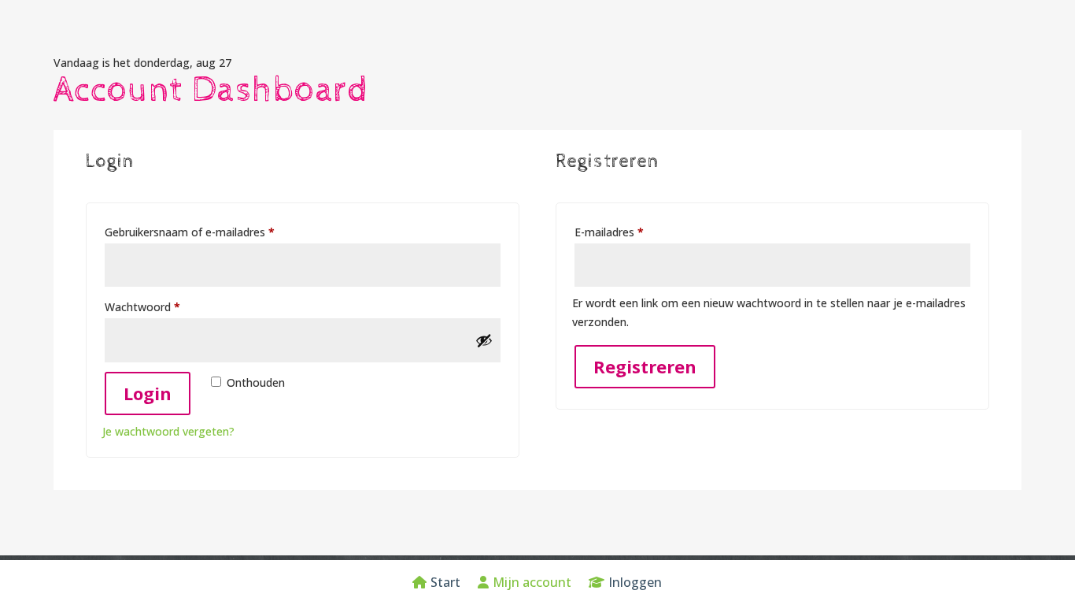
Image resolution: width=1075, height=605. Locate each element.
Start (445, 584)
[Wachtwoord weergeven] (484, 340)
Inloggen (635, 584)
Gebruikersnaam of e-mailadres (207, 231)
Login (148, 393)
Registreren (644, 366)
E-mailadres (626, 231)
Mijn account (532, 584)
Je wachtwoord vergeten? (168, 431)
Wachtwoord (160, 306)
